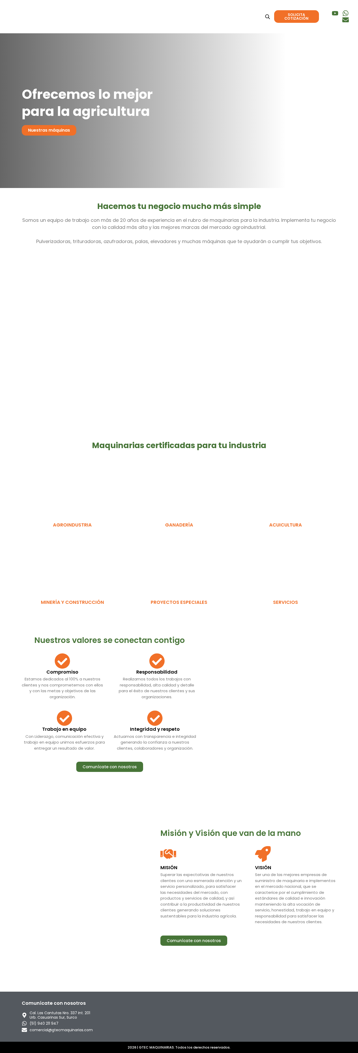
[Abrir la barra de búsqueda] (267, 16)
